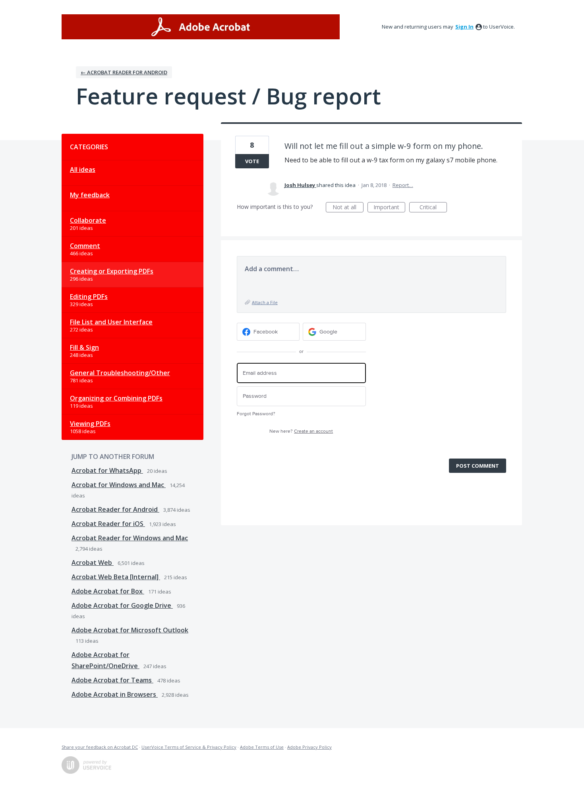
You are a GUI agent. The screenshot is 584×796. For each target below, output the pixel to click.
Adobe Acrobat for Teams (112, 680)
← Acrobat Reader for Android (124, 72)
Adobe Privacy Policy (309, 747)
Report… (403, 185)
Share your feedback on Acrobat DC (100, 747)
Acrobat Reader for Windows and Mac (130, 538)
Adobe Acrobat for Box (108, 591)
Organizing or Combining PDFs (116, 398)
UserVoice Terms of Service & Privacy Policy (188, 747)
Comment (85, 245)
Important (389, 207)
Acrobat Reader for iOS (108, 523)
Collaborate (88, 220)
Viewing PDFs (90, 423)
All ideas (82, 169)
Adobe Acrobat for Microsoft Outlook (130, 630)
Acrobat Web (93, 562)
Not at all (348, 207)
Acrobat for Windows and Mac (119, 484)
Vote (252, 161)
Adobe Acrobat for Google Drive (122, 605)
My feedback (90, 195)
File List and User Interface (111, 322)
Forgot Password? (256, 414)
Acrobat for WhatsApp (107, 470)
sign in (464, 26)
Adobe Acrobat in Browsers (115, 694)
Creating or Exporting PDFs (111, 271)
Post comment (477, 465)
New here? (301, 431)
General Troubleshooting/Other (120, 372)
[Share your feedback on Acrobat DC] (201, 26)
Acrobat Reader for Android (115, 509)
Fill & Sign (84, 347)
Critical (433, 207)
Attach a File (265, 302)
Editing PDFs (89, 296)
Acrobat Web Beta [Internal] (116, 576)
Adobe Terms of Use (262, 747)
